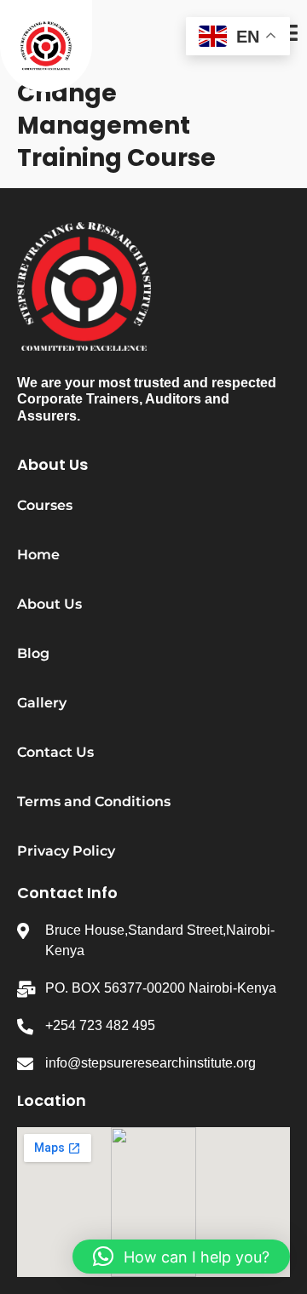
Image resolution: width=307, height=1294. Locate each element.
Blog (33, 653)
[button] (181, 1257)
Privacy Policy (66, 851)
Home (38, 555)
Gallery (42, 703)
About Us (49, 604)
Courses (44, 505)
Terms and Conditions (94, 801)
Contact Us (55, 752)
